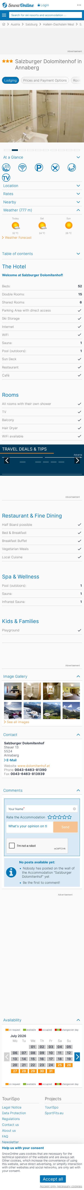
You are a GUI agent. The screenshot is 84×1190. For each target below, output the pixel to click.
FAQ (5, 1136)
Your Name (16, 809)
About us (9, 1130)
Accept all (53, 1179)
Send (65, 827)
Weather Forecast (18, 237)
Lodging (10, 80)
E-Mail (12, 760)
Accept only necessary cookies (61, 1186)
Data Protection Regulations (14, 1116)
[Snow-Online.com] (18, 5)
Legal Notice (11, 1107)
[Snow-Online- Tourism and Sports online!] (5, 24)
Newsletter (10, 1142)
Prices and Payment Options (45, 80)
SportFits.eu (54, 1113)
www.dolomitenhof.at (34, 766)
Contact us (10, 1125)
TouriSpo (51, 1107)
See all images (18, 722)
